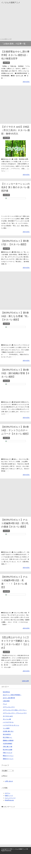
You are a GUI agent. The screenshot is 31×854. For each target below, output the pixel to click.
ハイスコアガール (8, 722)
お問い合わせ (9, 781)
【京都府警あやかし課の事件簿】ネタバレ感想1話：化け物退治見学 (15, 55)
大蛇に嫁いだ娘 (7, 746)
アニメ (5, 704)
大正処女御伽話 (7, 743)
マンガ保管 (6, 728)
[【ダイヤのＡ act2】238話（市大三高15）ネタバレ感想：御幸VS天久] (15, 155)
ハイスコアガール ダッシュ (11, 725)
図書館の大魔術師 (8, 740)
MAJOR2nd (6, 692)
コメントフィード (10, 798)
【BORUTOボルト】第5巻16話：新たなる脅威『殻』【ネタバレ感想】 (15, 316)
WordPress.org (9, 800)
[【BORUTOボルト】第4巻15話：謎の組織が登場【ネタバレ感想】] (15, 398)
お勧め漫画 (6, 62)
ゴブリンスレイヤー (9, 707)
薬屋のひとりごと (8, 759)
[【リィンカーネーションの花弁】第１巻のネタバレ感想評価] (15, 212)
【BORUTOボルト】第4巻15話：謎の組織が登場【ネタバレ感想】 (15, 373)
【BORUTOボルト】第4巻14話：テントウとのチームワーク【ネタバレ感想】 (15, 430)
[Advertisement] (15, 22)
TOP (6, 39)
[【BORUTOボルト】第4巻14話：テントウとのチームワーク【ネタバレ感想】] (15, 455)
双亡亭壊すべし (7, 737)
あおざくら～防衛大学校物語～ (12, 695)
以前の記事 (25, 681)
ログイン (7, 793)
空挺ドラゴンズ (7, 752)
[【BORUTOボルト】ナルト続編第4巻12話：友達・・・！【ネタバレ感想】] (15, 609)
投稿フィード (9, 795)
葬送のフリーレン (8, 755)
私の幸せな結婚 (7, 749)
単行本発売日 (7, 734)
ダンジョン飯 (7, 719)
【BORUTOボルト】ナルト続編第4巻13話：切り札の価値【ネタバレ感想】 (15, 523)
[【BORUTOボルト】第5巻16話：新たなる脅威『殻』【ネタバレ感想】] (15, 341)
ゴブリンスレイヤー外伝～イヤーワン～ (15, 710)
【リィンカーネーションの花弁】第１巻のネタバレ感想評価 (15, 187)
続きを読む (26, 81)
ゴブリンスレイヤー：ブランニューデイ (15, 713)
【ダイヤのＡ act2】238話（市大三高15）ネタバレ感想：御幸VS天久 (15, 130)
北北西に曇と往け (8, 731)
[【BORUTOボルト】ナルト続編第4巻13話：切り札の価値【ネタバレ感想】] (15, 548)
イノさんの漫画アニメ (10, 2)
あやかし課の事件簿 (9, 698)
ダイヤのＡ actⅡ (8, 716)
